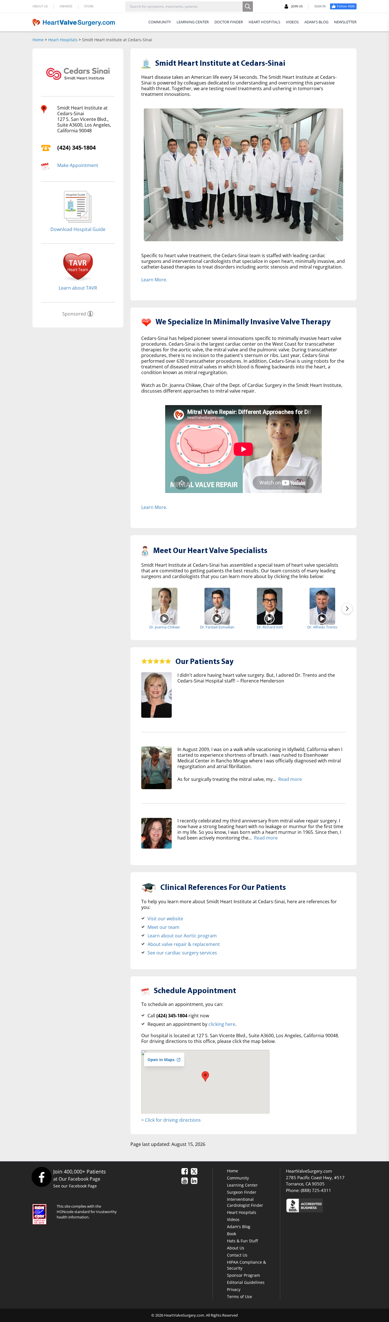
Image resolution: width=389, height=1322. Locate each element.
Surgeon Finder (241, 1192)
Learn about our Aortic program (182, 936)
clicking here (221, 1024)
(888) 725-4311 (316, 1190)
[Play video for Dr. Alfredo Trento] (322, 618)
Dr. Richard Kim (270, 627)
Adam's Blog (238, 1226)
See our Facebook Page (75, 1186)
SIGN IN (319, 6)
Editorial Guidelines (246, 1282)
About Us (235, 1248)
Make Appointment (77, 165)
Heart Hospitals (62, 39)
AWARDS (66, 6)
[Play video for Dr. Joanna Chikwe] (164, 618)
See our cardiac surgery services (182, 953)
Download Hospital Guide (77, 229)
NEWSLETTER (345, 21)
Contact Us (237, 1255)
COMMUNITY (159, 21)
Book (231, 1233)
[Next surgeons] (347, 608)
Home (38, 39)
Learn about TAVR (78, 288)
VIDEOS (292, 21)
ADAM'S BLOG (316, 21)
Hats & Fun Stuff (242, 1240)
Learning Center (242, 1185)
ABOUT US (40, 6)
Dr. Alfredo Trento (322, 627)
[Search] (248, 6)
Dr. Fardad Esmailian (217, 627)
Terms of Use (239, 1296)
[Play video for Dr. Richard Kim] (269, 618)
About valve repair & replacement (184, 944)
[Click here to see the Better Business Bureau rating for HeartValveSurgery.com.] (335, 1205)
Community (238, 1178)
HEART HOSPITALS (264, 21)
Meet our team (163, 927)
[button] (205, 1076)
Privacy (233, 1289)
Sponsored (74, 314)
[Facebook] (41, 1177)
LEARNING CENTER (193, 21)
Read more (290, 779)
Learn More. (154, 280)
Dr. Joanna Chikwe (164, 627)
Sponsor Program (243, 1275)
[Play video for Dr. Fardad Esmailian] (217, 618)
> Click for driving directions (171, 1120)
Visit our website (165, 918)
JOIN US (297, 6)
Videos (233, 1219)
